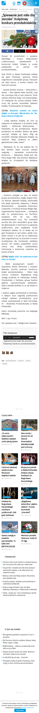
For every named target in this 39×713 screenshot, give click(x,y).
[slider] (32, 337)
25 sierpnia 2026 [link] (26, 450)
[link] (4, 3)
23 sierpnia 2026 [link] (7, 518)
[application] (19, 338)
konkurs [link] (21, 360)
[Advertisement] (19, 387)
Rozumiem (20, 710)
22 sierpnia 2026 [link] (26, 515)
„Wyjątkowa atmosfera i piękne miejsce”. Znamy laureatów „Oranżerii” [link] (29, 507)
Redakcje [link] (26, 463)
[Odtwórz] (6, 338)
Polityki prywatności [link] (28, 707)
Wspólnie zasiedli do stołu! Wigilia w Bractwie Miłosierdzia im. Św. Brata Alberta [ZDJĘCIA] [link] (19, 113)
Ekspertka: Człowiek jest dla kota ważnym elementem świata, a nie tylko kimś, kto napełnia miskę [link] (19, 570)
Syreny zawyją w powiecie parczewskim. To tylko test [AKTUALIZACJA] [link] (8, 541)
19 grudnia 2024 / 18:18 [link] (8, 27)
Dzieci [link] (28, 360)
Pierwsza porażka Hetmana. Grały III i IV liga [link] (29, 538)
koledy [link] (5, 363)
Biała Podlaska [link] (11, 360)
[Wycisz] (27, 338)
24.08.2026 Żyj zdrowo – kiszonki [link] (15, 657)
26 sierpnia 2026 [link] (7, 444)
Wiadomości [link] (7, 429)
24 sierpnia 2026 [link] (26, 484)
